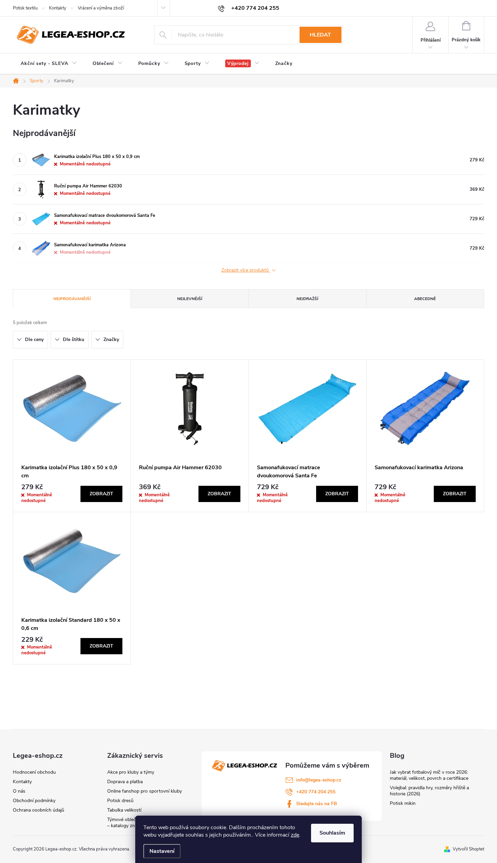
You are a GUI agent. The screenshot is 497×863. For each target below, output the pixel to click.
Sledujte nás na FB (316, 803)
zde (295, 835)
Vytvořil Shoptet (468, 849)
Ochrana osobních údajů (38, 810)
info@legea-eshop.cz (318, 780)
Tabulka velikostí (124, 810)
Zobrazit (101, 494)
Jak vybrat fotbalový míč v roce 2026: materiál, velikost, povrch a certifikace (429, 775)
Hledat (320, 35)
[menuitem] (49, 63)
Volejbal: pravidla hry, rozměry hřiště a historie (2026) (429, 791)
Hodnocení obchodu (34, 772)
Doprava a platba (125, 781)
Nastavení (161, 851)
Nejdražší (307, 298)
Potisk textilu (25, 8)
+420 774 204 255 (315, 792)
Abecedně (425, 298)
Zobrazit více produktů (245, 270)
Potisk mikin (403, 803)
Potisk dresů (120, 800)
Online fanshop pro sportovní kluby (144, 791)
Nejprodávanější (72, 298)
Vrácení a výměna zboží (101, 8)
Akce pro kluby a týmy (130, 772)
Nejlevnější (189, 298)
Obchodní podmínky (34, 800)
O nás (19, 791)
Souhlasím (332, 833)
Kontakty (57, 8)
